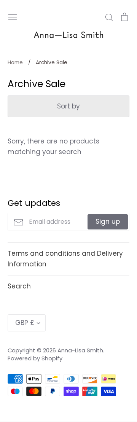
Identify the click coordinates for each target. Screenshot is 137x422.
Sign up (108, 221)
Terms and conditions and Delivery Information (65, 258)
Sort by (68, 106)
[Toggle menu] (13, 16)
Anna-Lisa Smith (80, 350)
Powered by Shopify (35, 358)
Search (19, 286)
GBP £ (24, 322)
